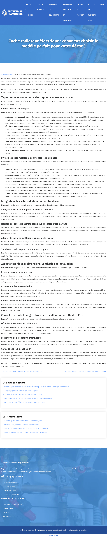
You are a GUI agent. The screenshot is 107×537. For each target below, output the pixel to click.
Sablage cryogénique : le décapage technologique (20, 390)
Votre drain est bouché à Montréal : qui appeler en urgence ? (24, 402)
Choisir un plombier (80, 9)
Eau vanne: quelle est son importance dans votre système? (23, 421)
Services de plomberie (29, 9)
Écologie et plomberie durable (92, 12)
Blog (102, 4)
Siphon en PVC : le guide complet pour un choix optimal (84, 371)
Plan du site (53, 535)
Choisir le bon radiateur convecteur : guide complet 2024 (23, 371)
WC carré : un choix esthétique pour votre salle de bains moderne (25, 428)
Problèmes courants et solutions (67, 12)
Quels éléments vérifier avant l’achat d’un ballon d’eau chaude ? (25, 432)
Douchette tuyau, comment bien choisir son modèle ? (22, 424)
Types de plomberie (41, 7)
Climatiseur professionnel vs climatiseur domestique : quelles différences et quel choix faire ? (36, 387)
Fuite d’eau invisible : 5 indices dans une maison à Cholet (22, 394)
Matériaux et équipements (54, 9)
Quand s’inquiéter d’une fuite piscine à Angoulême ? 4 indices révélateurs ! (29, 398)
